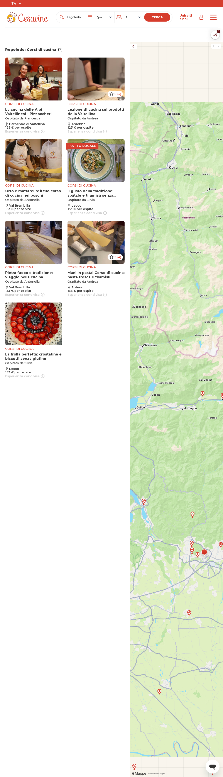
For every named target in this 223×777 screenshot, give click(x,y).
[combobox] (75, 17)
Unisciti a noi (185, 17)
